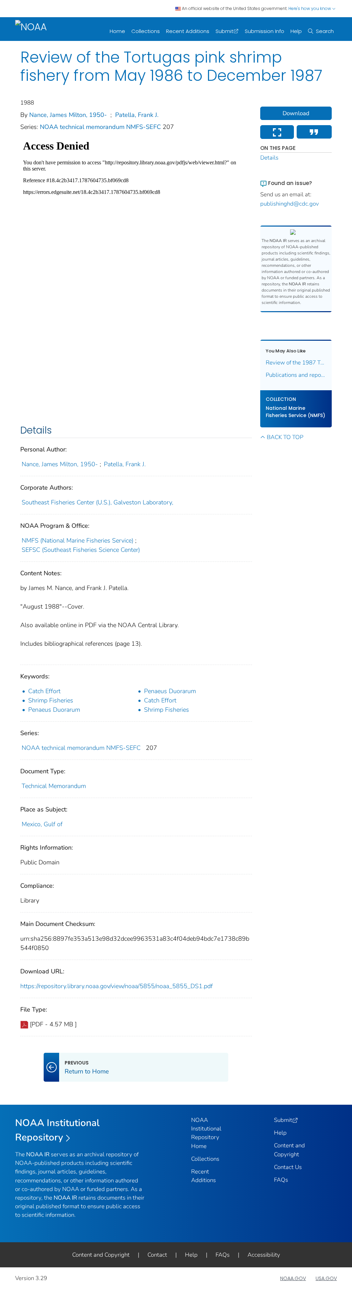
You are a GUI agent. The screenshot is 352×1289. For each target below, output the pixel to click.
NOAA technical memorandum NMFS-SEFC (101, 127)
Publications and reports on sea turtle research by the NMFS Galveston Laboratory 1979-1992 (296, 375)
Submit (224, 31)
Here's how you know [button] (310, 8)
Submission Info (264, 31)
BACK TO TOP (285, 437)
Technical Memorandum (54, 786)
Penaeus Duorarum (170, 691)
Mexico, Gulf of (42, 824)
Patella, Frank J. (136, 115)
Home (117, 31)
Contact (157, 1255)
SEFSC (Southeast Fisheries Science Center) (81, 550)
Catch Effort (44, 691)
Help (296, 31)
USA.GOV (326, 1278)
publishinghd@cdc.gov (289, 204)
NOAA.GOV (293, 1278)
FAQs (281, 1180)
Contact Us (288, 1167)
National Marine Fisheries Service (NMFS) (295, 412)
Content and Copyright (101, 1255)
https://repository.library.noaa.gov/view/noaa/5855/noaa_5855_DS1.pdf (116, 986)
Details (269, 158)
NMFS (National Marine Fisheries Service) (77, 540)
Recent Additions (187, 31)
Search (325, 31)
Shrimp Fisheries (50, 700)
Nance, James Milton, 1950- (68, 115)
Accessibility (264, 1255)
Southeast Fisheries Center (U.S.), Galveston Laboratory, (97, 502)
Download (296, 113)
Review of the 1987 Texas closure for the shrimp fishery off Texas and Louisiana (296, 363)
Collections (145, 31)
